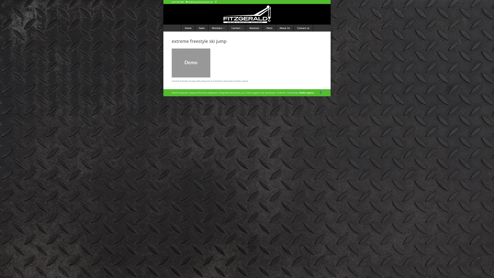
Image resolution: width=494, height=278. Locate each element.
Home (188, 28)
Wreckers (217, 28)
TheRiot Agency (306, 92)
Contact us (303, 28)
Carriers (235, 28)
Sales (202, 28)
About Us (285, 28)
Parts (269, 28)
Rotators (254, 28)
